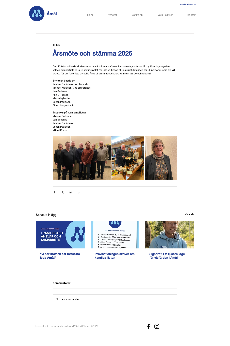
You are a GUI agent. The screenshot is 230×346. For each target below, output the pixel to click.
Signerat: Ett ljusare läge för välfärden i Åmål (167, 256)
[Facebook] (148, 326)
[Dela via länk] (79, 192)
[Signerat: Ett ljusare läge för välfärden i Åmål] (169, 234)
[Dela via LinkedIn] (70, 192)
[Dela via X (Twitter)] (62, 192)
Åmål (52, 13)
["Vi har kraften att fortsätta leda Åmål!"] (60, 234)
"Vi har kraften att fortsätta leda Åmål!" (60, 256)
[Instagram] (157, 326)
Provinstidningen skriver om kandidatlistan (115, 256)
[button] (160, 14)
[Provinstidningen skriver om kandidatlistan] (115, 234)
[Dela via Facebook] (54, 192)
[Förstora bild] (82, 158)
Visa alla (189, 215)
